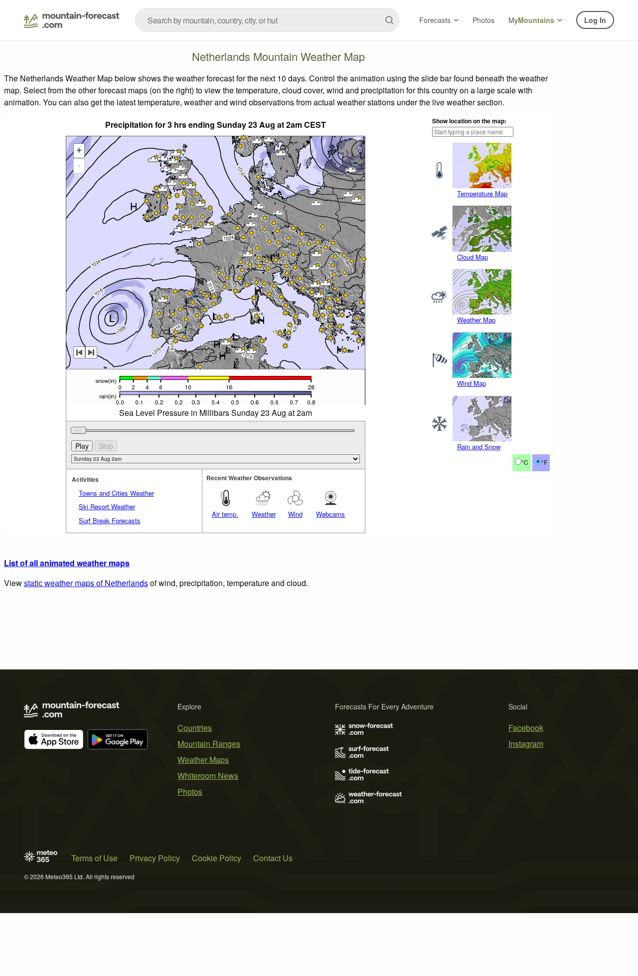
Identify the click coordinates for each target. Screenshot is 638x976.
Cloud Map (472, 257)
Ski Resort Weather (107, 506)
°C (524, 462)
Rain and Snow (478, 446)
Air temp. (225, 514)
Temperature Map (482, 193)
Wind (295, 514)
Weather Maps (203, 759)
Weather (264, 514)
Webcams (330, 514)
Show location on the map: (469, 120)
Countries (194, 727)
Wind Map (471, 383)
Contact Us (273, 858)
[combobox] (267, 20)
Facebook (525, 727)
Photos (483, 20)
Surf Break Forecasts (110, 520)
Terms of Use (94, 858)
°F (544, 462)
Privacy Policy (155, 858)
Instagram (525, 743)
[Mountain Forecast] (71, 20)
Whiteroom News (207, 775)
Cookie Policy (216, 858)
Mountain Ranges (208, 743)
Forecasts (435, 20)
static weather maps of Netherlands (86, 583)
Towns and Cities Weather (116, 493)
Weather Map (476, 320)
